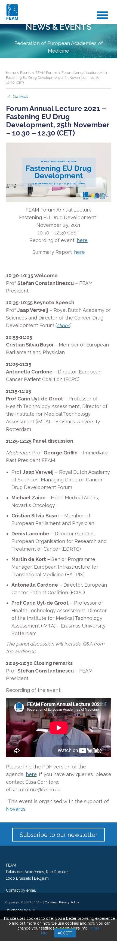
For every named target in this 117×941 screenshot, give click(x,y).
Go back (20, 96)
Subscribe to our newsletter (58, 834)
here (82, 240)
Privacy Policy (69, 902)
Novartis (16, 809)
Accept (65, 933)
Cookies (51, 902)
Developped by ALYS (20, 910)
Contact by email (21, 890)
